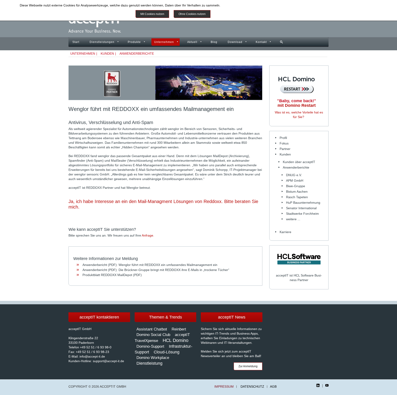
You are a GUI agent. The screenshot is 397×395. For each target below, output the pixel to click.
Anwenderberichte (136, 53)
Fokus (284, 143)
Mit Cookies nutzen (152, 14)
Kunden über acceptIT (299, 162)
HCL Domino (175, 340)
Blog (214, 42)
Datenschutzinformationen (240, 5)
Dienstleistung (149, 363)
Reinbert (179, 329)
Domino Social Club (153, 335)
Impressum (224, 386)
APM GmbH (294, 180)
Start (75, 42)
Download (235, 42)
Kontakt (261, 42)
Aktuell (192, 42)
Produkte (134, 42)
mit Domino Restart (296, 103)
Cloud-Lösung (166, 352)
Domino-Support (150, 346)
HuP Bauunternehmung (303, 202)
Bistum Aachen (297, 191)
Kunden (107, 53)
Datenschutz (252, 386)
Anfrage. (148, 235)
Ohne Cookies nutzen (192, 14)
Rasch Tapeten (297, 197)
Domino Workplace (152, 358)
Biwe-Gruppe (295, 186)
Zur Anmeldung (248, 366)
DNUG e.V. (294, 175)
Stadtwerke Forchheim (302, 213)
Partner (285, 149)
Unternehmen (164, 42)
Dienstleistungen (102, 42)
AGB (273, 386)
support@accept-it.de (108, 361)
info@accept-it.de (92, 356)
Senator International (301, 208)
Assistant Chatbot (151, 329)
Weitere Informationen (232, 14)
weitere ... (293, 219)
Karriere (285, 232)
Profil (283, 138)
